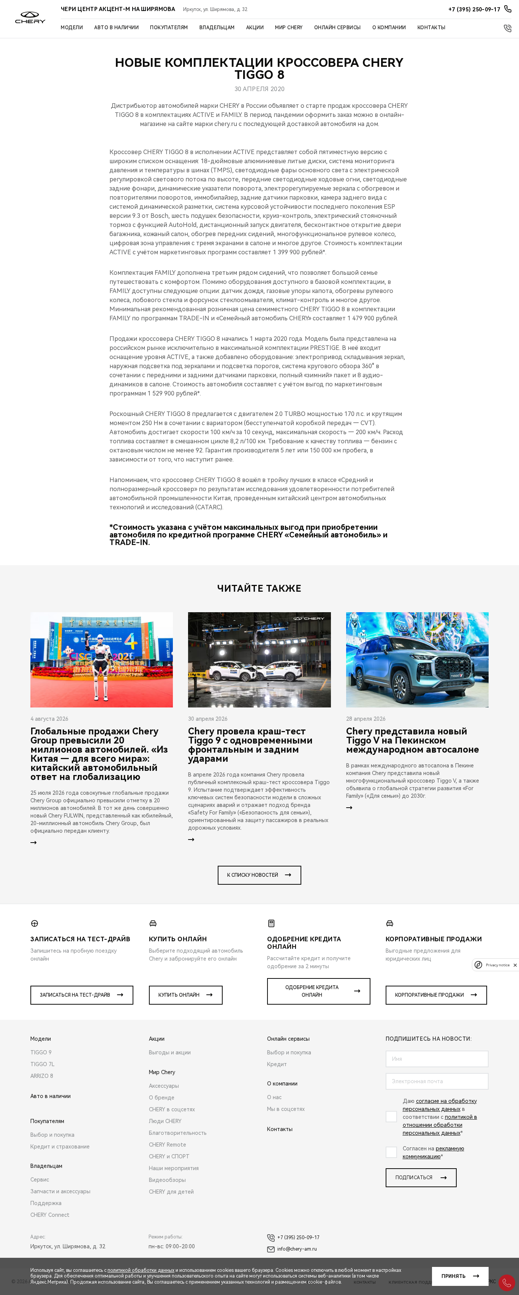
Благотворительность (178, 1133)
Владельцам (217, 27)
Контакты (432, 27)
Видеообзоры (167, 1180)
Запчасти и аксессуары (60, 1191)
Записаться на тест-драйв (75, 995)
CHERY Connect (50, 1215)
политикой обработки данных (141, 1270)
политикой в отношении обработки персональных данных (440, 1125)
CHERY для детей (171, 1192)
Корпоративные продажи (429, 995)
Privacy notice (498, 965)
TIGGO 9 (41, 1052)
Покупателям (169, 27)
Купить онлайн (178, 995)
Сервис (39, 1180)
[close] (515, 965)
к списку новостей (252, 875)
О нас (274, 1097)
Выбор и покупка (52, 1135)
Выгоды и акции (170, 1052)
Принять (453, 1276)
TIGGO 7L (42, 1064)
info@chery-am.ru (297, 1249)
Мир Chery (289, 27)
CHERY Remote (167, 1145)
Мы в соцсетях (286, 1109)
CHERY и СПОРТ (169, 1156)
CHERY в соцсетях (172, 1109)
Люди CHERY (165, 1121)
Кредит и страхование (60, 1147)
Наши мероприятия (174, 1168)
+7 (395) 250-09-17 (298, 1237)
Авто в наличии (116, 27)
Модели (72, 27)
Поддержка (46, 1203)
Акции (255, 27)
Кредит (277, 1064)
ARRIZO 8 (41, 1076)
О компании (389, 27)
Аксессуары (164, 1086)
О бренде (161, 1098)
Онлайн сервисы (337, 27)
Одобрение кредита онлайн (312, 991)
